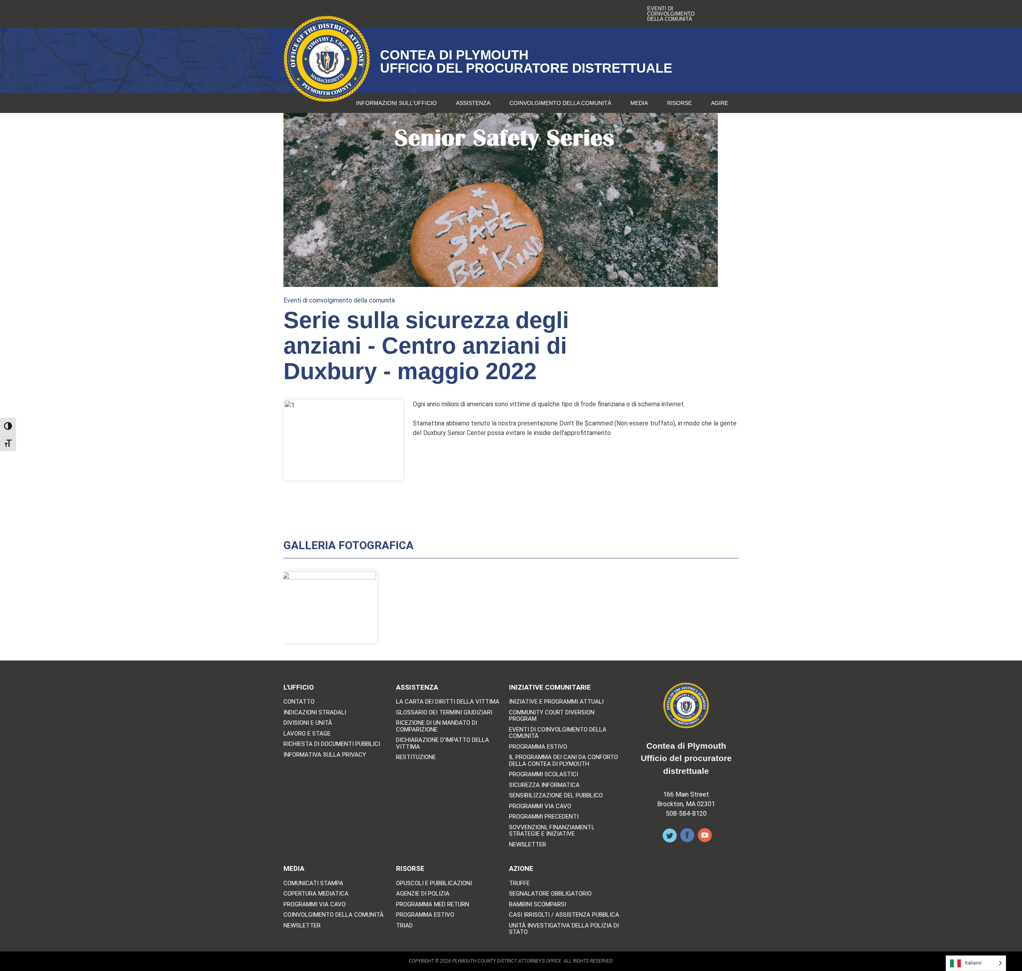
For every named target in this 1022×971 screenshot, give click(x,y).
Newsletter (527, 844)
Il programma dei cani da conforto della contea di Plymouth (563, 760)
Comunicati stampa (313, 883)
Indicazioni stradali (314, 712)
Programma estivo (538, 747)
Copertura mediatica (316, 893)
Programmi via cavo (540, 806)
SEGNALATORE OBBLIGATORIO (550, 893)
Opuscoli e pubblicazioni (434, 883)
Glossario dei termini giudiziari (444, 712)
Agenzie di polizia (423, 893)
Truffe (519, 883)
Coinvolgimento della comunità (560, 103)
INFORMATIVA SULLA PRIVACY (324, 754)
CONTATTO (299, 701)
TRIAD (404, 925)
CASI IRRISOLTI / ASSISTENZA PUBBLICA (564, 915)
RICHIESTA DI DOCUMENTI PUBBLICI (331, 744)
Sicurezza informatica (544, 785)
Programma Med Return (432, 904)
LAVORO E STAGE (307, 733)
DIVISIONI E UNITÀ (307, 723)
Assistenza (473, 103)
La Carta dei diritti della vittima (447, 701)
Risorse (679, 103)
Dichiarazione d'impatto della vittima (442, 743)
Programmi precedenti (543, 816)
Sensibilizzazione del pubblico (556, 795)
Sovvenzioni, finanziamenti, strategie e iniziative (551, 830)
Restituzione (416, 757)
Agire (719, 103)
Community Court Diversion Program (551, 715)
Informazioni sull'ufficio (396, 103)
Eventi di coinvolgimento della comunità (671, 14)
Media (639, 103)
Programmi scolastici (543, 774)
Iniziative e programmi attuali (556, 701)
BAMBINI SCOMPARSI (537, 904)
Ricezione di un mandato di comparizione (436, 726)
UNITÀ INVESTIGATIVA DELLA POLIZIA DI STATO (564, 928)
